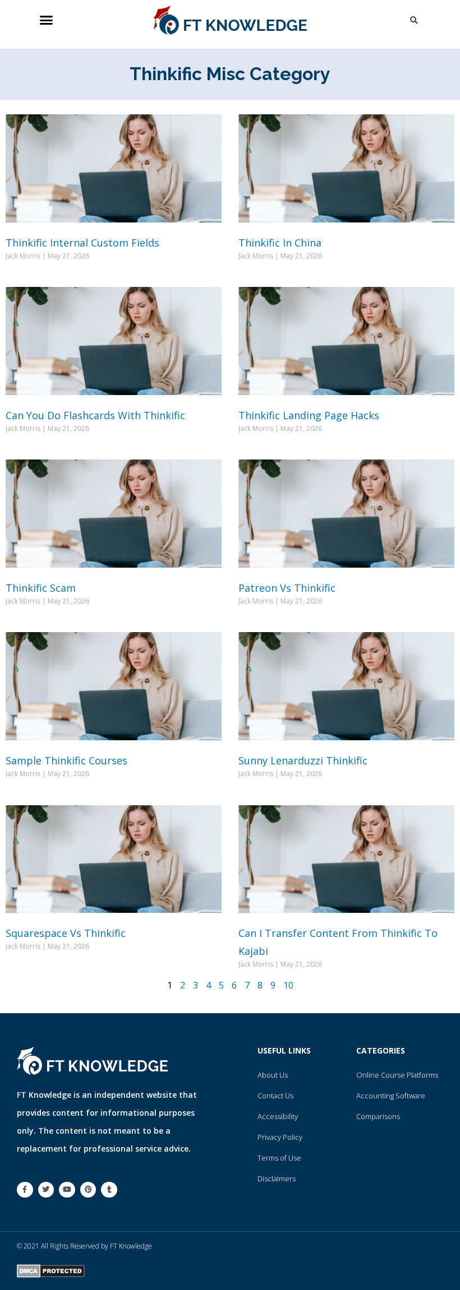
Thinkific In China (279, 242)
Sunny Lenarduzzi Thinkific (302, 760)
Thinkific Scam (41, 588)
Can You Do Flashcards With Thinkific (95, 415)
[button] (46, 20)
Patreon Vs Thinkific (286, 588)
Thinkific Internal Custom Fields (82, 242)
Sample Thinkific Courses (66, 760)
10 (288, 985)
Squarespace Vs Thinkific (66, 933)
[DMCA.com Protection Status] (51, 1270)
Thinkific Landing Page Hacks (308, 415)
